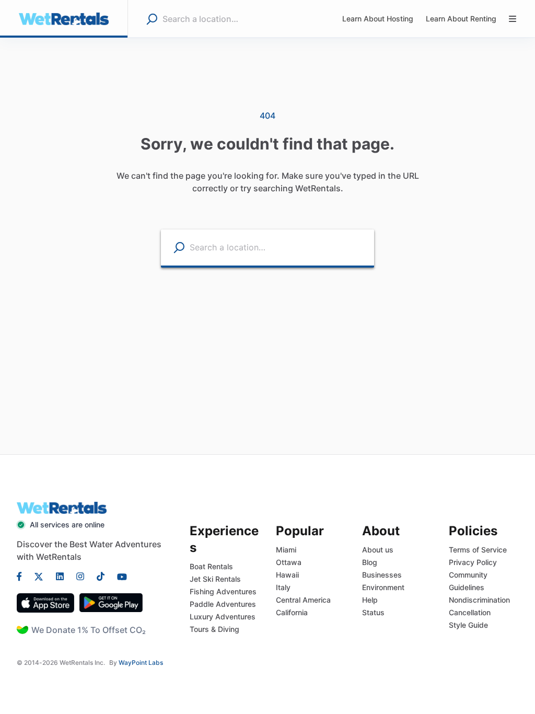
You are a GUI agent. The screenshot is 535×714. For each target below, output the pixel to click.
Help (370, 599)
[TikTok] (100, 575)
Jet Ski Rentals (215, 578)
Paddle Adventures (223, 604)
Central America (303, 599)
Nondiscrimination (479, 599)
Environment (383, 587)
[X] (39, 575)
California (292, 612)
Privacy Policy (473, 562)
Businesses (382, 574)
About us (377, 549)
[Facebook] (22, 575)
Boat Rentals (211, 566)
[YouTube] (119, 575)
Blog (369, 562)
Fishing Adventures (223, 591)
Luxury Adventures (222, 616)
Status (373, 612)
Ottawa (288, 562)
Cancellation (470, 612)
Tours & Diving (214, 629)
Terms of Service (478, 549)
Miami (286, 549)
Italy (283, 587)
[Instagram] (80, 575)
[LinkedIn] (60, 575)
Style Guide (468, 624)
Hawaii (287, 574)
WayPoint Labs (141, 662)
